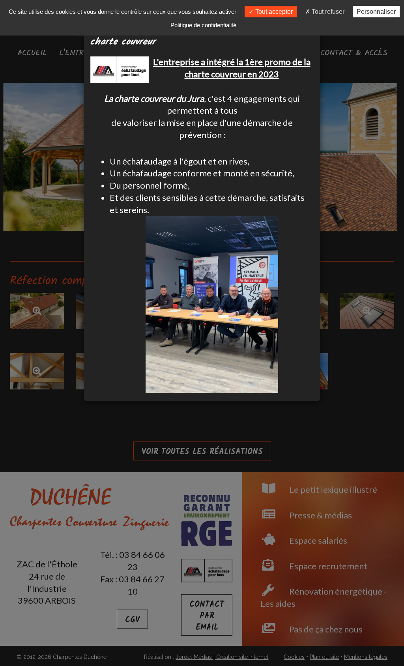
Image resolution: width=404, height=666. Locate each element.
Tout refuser (327, 11)
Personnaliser (376, 11)
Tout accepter (273, 11)
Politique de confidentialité (203, 25)
